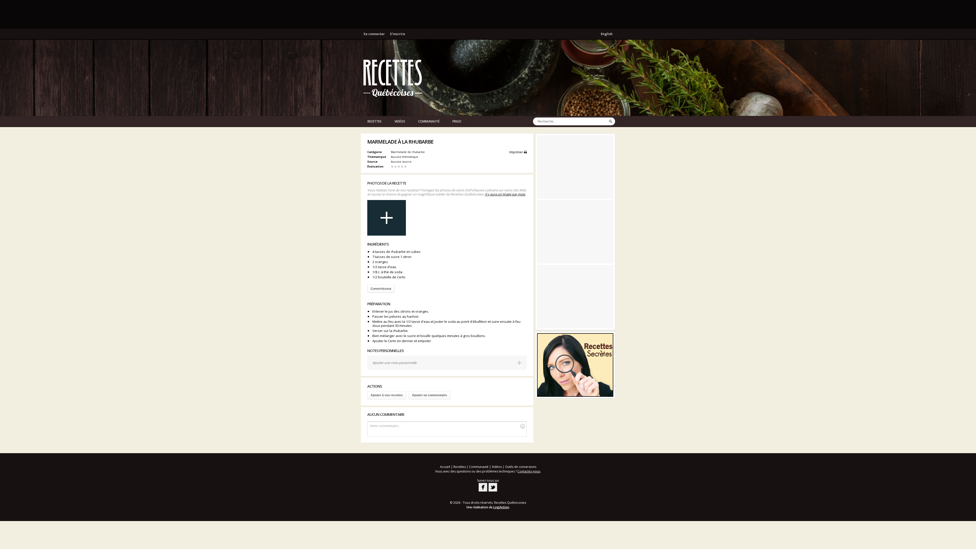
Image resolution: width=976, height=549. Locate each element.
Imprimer (516, 152)
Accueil (445, 467)
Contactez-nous (528, 471)
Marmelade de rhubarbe (408, 152)
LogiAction (501, 507)
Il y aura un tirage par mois (505, 194)
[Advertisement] (488, 14)
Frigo (456, 121)
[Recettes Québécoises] (392, 77)
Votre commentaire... (385, 426)
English (607, 34)
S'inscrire (397, 34)
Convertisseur (381, 289)
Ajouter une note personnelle (394, 362)
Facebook (483, 487)
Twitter (493, 487)
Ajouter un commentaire (429, 395)
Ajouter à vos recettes (387, 395)
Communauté (428, 121)
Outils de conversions (520, 467)
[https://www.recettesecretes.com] (575, 365)
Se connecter (374, 34)
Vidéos (399, 121)
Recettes (375, 121)
